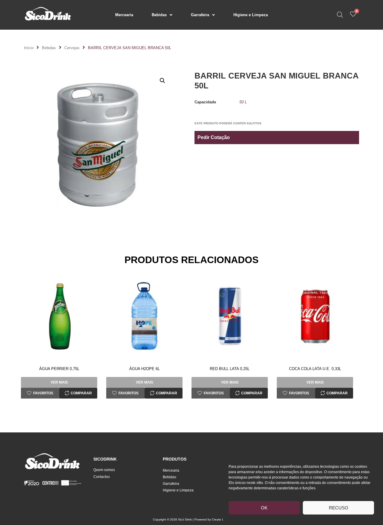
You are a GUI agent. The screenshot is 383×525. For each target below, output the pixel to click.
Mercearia (124, 15)
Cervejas (72, 48)
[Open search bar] (340, 14)
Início (29, 48)
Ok (264, 507)
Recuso (338, 507)
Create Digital (221, 519)
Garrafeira (200, 15)
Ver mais (59, 382)
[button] (162, 14)
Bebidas (159, 15)
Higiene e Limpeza (250, 15)
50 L (243, 102)
